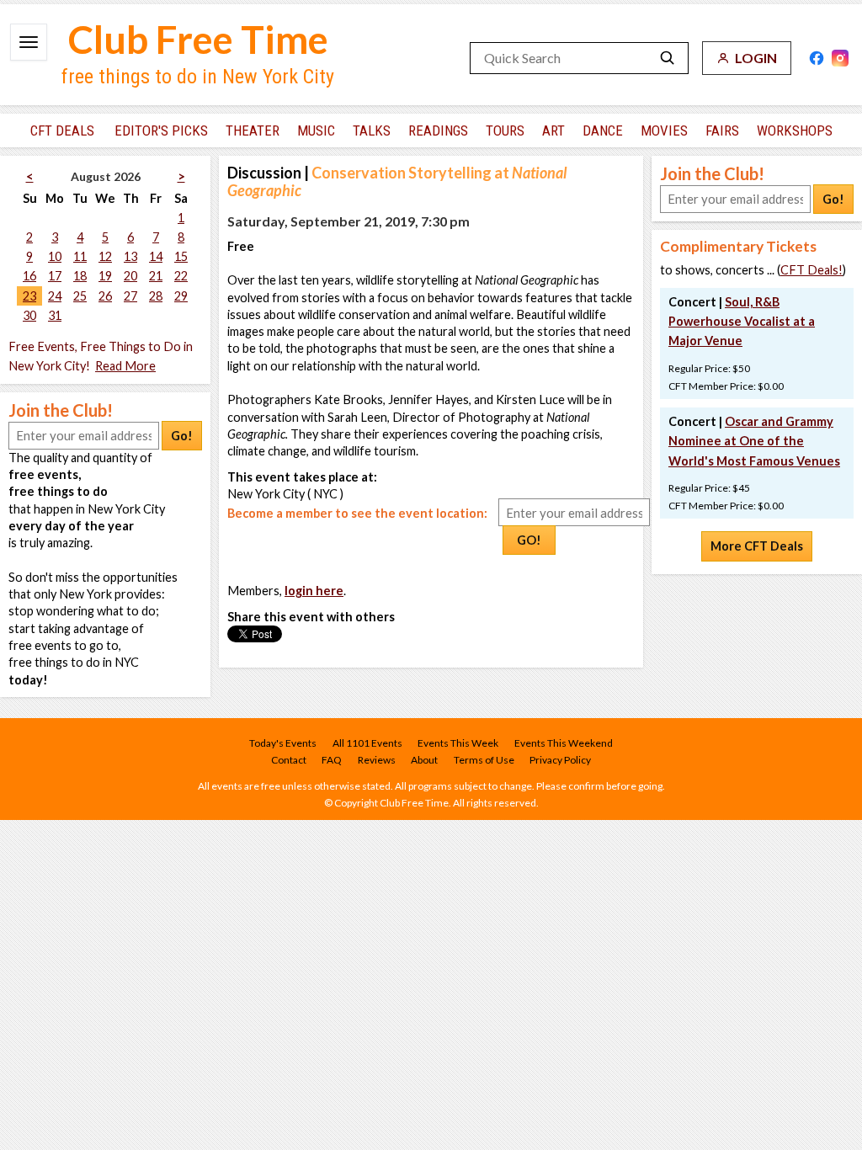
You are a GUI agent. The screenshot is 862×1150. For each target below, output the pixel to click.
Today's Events (283, 743)
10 (54, 256)
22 (181, 276)
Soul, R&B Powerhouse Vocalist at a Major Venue (741, 321)
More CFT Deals (756, 546)
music (316, 130)
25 (80, 296)
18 (80, 276)
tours (505, 130)
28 (155, 296)
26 (105, 296)
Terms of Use (484, 759)
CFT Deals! (811, 270)
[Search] (667, 58)
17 (54, 276)
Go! (182, 436)
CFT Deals (62, 130)
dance (603, 130)
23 (29, 296)
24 (54, 296)
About (424, 759)
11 (80, 256)
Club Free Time (198, 39)
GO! (529, 540)
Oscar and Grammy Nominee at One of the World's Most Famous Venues (754, 440)
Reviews (377, 759)
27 (130, 296)
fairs (722, 130)
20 (130, 276)
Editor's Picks (161, 130)
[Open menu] (28, 42)
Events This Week (458, 743)
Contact (288, 759)
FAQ (332, 759)
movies (664, 130)
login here (314, 590)
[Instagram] (840, 58)
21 (155, 276)
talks (372, 130)
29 (181, 296)
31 (54, 315)
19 (105, 276)
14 (155, 256)
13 (130, 256)
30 (29, 315)
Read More (125, 366)
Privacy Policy (560, 759)
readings (438, 130)
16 (29, 276)
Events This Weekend (563, 743)
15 (181, 256)
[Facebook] (816, 58)
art (553, 130)
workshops (795, 130)
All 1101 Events (367, 743)
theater (252, 130)
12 (105, 256)
